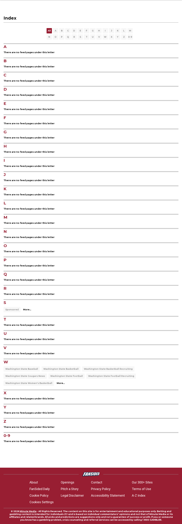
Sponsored (12, 309)
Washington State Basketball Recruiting (108, 369)
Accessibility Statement (108, 495)
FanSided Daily (40, 489)
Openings (67, 482)
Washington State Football (66, 376)
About (34, 482)
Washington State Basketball (61, 369)
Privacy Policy (101, 489)
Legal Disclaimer (72, 495)
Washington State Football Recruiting (111, 376)
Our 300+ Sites (142, 482)
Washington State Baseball (21, 369)
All (49, 30)
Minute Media (28, 511)
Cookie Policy (39, 495)
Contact (96, 482)
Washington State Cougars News (25, 376)
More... (27, 309)
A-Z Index (138, 495)
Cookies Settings (42, 502)
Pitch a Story (70, 489)
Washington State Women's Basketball (28, 383)
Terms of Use (141, 489)
